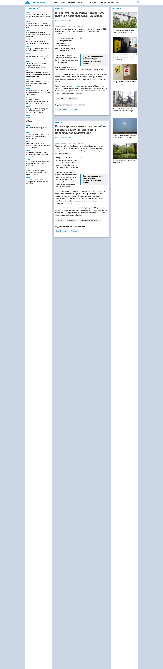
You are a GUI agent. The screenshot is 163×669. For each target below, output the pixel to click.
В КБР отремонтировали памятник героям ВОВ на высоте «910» (124, 136)
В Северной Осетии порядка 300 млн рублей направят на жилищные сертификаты (38, 92)
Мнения (111, 2)
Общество (71, 2)
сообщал (76, 86)
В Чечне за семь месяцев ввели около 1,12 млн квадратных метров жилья (38, 16)
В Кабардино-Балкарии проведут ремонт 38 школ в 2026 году (37, 50)
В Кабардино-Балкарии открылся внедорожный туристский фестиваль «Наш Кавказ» (37, 110)
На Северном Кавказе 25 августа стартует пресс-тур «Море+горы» (37, 42)
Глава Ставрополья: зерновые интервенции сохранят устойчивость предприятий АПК (37, 65)
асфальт (60, 98)
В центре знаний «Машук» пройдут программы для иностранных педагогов (38, 163)
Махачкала (72, 220)
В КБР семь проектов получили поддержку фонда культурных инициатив (36, 120)
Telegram (74, 109)
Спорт (118, 2)
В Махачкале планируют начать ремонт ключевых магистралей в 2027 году (37, 154)
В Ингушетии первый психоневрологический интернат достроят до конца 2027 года (37, 101)
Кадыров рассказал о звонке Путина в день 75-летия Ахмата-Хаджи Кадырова (38, 74)
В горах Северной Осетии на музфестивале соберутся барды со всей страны (38, 34)
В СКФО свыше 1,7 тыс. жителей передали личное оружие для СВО (37, 57)
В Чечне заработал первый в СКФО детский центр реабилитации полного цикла (38, 136)
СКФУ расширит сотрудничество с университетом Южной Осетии (37, 128)
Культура (103, 2)
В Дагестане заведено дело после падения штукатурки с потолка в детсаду (37, 83)
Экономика (93, 2)
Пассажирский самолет (91, 220)
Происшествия (82, 2)
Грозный (72, 98)
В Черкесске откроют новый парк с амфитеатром (124, 161)
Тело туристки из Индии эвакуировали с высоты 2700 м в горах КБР (37, 181)
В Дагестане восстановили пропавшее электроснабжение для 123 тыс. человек (38, 145)
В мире (63, 2)
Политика (55, 2)
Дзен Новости (61, 109)
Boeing (60, 220)
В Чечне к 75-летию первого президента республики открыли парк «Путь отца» (37, 172)
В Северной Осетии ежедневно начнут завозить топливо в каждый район (38, 25)
